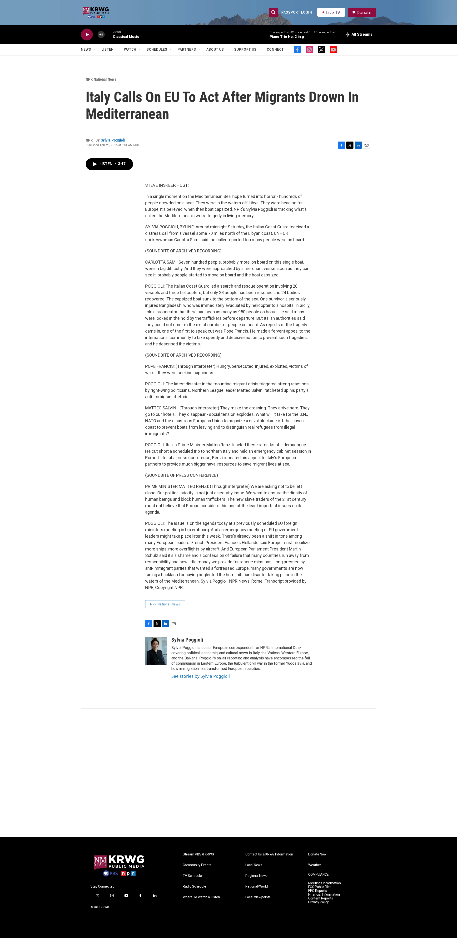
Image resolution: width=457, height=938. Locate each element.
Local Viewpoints (258, 897)
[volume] (101, 34)
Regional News (256, 876)
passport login (296, 12)
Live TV (333, 12)
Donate (364, 12)
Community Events (197, 865)
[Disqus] (228, 772)
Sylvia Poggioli (113, 140)
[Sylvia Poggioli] (156, 651)
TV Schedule (192, 876)
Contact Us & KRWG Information (269, 854)
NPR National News (101, 79)
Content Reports (320, 898)
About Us (215, 49)
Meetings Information (324, 883)
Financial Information (324, 894)
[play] (87, 34)
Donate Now (317, 854)
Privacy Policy (318, 902)
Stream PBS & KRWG (198, 854)
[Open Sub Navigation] (95, 49)
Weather (314, 865)
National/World (256, 886)
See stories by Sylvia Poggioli (200, 676)
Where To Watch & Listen (201, 897)
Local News (253, 865)
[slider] (108, 34)
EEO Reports (317, 891)
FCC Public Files (319, 887)
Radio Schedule (194, 886)
